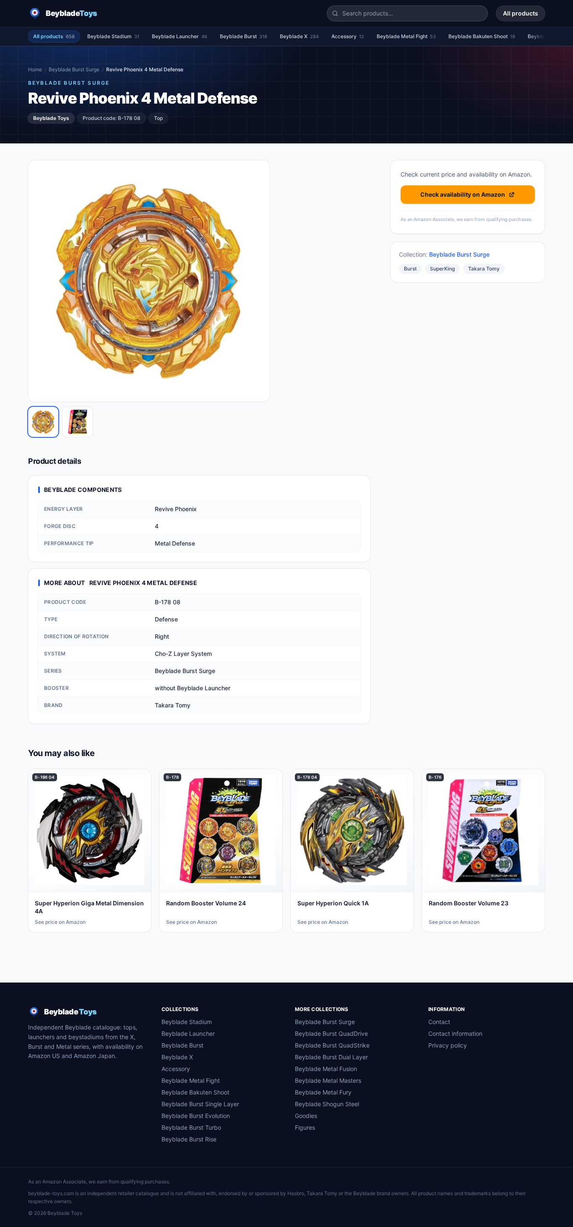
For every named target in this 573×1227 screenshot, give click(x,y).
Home (35, 69)
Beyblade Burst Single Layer (200, 1103)
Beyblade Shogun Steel (327, 1103)
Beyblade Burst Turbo (191, 1127)
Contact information (455, 1033)
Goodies (306, 1115)
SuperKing (442, 268)
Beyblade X (299, 36)
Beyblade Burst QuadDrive (331, 1033)
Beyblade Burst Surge (74, 69)
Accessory (347, 36)
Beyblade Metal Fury (323, 1092)
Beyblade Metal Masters (328, 1080)
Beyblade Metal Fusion (326, 1068)
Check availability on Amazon (462, 194)
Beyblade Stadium (113, 36)
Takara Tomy (484, 268)
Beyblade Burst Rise (188, 1139)
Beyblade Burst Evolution (195, 1115)
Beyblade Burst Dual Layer (331, 1057)
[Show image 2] (78, 422)
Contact (439, 1021)
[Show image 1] (43, 422)
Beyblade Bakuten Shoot (481, 36)
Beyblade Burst (243, 36)
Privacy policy (447, 1045)
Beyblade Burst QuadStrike (332, 1045)
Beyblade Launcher (179, 36)
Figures (305, 1127)
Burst (410, 268)
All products (520, 13)
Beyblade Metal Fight (406, 36)
